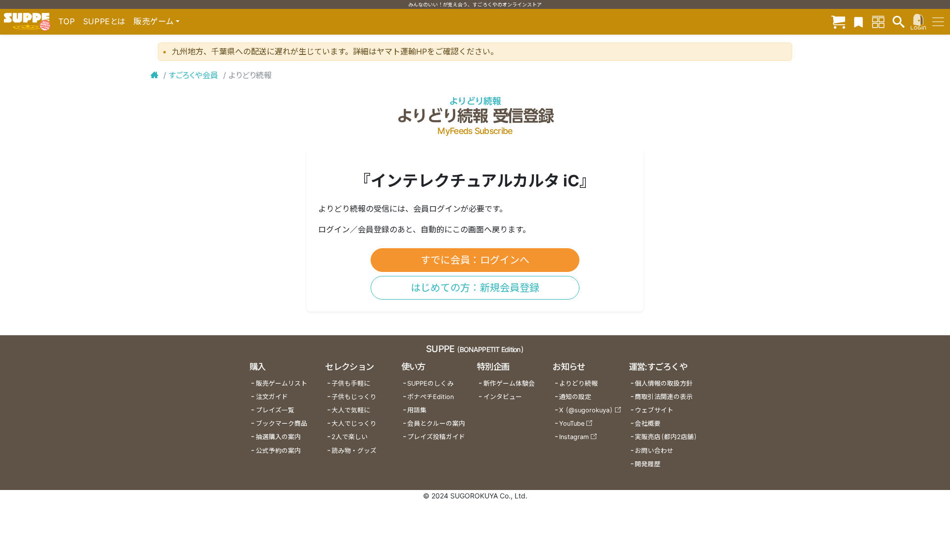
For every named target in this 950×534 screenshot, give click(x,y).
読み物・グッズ (354, 450)
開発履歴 (648, 464)
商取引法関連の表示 (664, 396)
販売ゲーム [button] (154, 21)
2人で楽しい (350, 437)
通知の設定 (575, 396)
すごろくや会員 (193, 75)
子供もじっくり (354, 396)
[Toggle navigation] (938, 22)
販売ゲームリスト (281, 383)
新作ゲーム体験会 (509, 383)
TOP (66, 21)
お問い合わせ (654, 450)
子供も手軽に (351, 383)
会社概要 (648, 423)
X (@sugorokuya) (586, 410)
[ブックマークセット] (858, 21)
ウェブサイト (654, 410)
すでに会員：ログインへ (475, 260)
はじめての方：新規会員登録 (475, 288)
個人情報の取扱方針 (664, 383)
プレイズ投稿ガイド (436, 437)
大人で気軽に (351, 410)
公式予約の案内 (278, 450)
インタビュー (502, 396)
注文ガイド (272, 396)
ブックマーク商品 (281, 423)
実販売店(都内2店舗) (666, 437)
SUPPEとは (104, 21)
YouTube (571, 423)
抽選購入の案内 (278, 437)
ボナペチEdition (430, 396)
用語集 (417, 410)
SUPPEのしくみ (430, 383)
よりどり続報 (475, 101)
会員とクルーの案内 (436, 423)
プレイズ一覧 (275, 410)
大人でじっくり (354, 423)
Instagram (574, 437)
